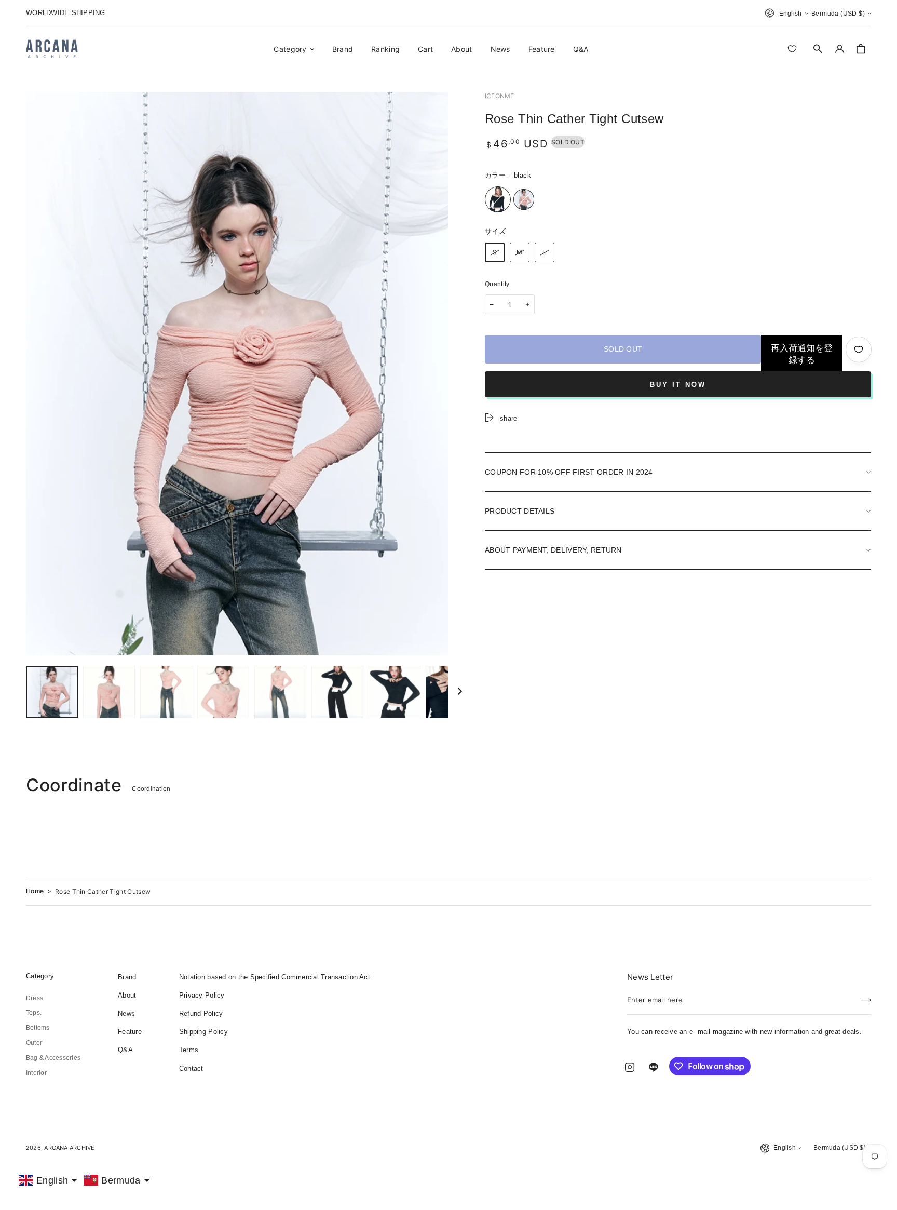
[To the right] (459, 691)
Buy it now (678, 384)
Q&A (125, 1050)
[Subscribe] (866, 996)
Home (35, 891)
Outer (34, 1042)
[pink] (524, 199)
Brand (127, 977)
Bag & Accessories (53, 1057)
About (127, 995)
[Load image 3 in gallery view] (166, 692)
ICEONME (499, 96)
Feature (130, 1032)
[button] (818, 49)
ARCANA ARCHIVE (69, 1147)
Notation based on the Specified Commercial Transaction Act (274, 977)
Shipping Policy (203, 1032)
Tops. (34, 1012)
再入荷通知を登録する (802, 354)
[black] (498, 199)
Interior (36, 1073)
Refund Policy (201, 1013)
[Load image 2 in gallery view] (109, 692)
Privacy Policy (202, 995)
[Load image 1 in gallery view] (52, 692)
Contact (191, 1068)
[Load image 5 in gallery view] (280, 692)
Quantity (497, 284)
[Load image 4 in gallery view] (223, 692)
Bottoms (38, 1027)
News (126, 1013)
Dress (34, 998)
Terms (188, 1050)
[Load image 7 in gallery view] (337, 692)
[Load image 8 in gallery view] (394, 692)
